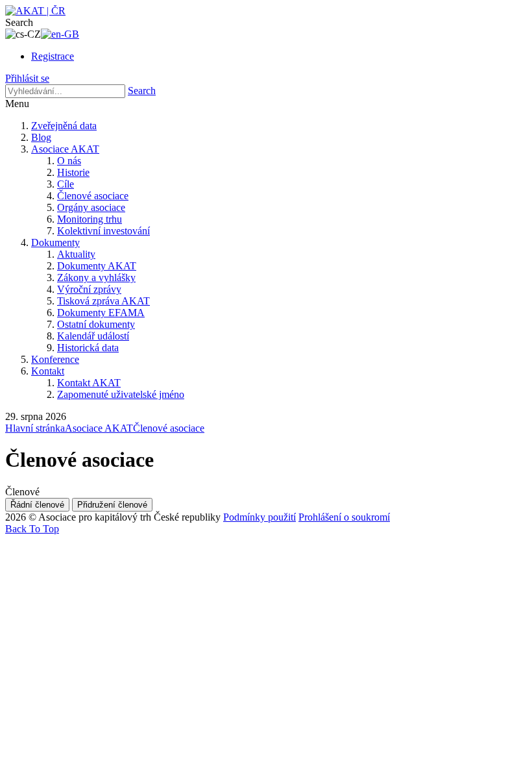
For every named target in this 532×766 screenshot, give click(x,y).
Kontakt (47, 371)
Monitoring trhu (89, 219)
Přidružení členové (112, 505)
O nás (69, 160)
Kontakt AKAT (89, 382)
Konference (55, 359)
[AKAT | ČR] (35, 10)
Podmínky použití (259, 517)
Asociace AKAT (65, 148)
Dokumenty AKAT (96, 265)
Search (142, 90)
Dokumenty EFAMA (101, 312)
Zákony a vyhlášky (96, 277)
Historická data (88, 347)
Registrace (52, 56)
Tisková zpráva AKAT (103, 300)
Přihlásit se (27, 78)
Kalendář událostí (93, 335)
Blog (41, 137)
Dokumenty (55, 242)
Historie (73, 172)
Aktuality (76, 254)
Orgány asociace (91, 207)
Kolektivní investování (103, 230)
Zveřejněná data (64, 125)
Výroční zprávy (89, 289)
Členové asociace (92, 195)
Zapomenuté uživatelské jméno (120, 394)
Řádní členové (37, 505)
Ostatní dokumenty (96, 324)
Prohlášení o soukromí (344, 517)
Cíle (65, 184)
